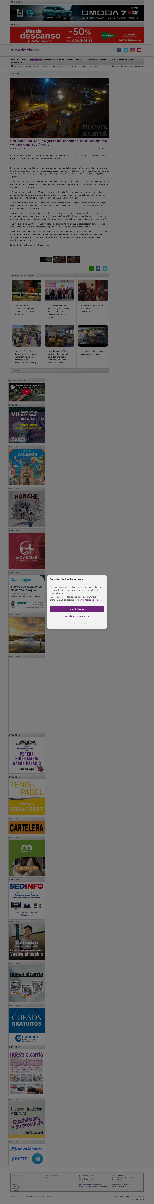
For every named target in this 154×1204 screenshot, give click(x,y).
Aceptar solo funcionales (77, 623)
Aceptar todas (77, 609)
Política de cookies (93, 600)
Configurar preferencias (77, 616)
